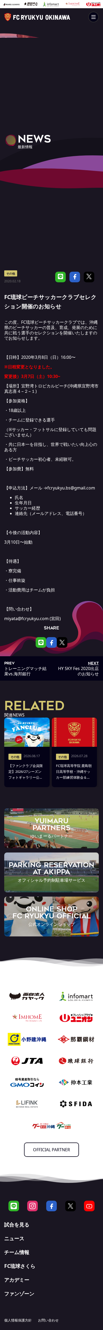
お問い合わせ (48, 1320)
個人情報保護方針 (18, 1320)
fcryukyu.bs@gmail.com (71, 488)
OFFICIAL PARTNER (51, 1150)
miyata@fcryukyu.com (26, 618)
